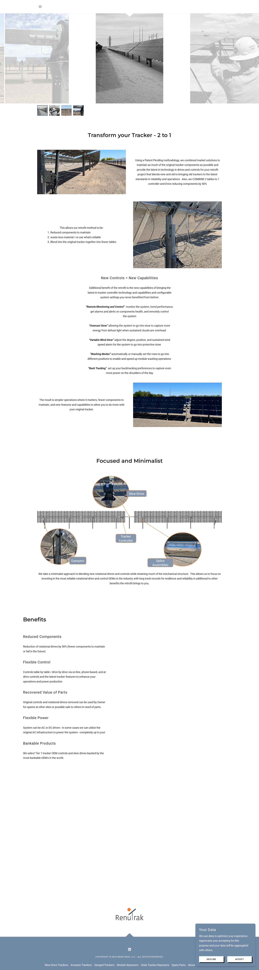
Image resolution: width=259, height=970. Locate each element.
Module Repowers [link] (127, 965)
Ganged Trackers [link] (104, 965)
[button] (40, 7)
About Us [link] (193, 965)
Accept (239, 959)
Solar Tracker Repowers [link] (155, 965)
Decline (211, 959)
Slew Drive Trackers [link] (56, 965)
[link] (129, 949)
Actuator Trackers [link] (81, 965)
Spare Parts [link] (179, 965)
